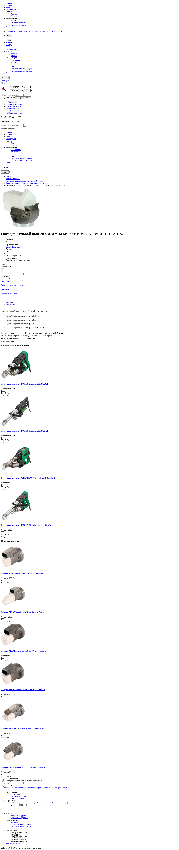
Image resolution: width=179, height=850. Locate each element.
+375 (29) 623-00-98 (62, 788)
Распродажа (11, 10)
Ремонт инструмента (19, 815)
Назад (9, 36)
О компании (16, 60)
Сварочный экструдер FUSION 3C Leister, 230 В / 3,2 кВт (26, 525)
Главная (9, 176)
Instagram (14, 822)
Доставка (14, 64)
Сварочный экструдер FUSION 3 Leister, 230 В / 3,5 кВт (25, 431)
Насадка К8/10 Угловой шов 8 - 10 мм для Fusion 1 (23, 690)
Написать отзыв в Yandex (21, 71)
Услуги (9, 51)
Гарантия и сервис (18, 25)
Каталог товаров (13, 179)
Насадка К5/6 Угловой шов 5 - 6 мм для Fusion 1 (22, 573)
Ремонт (14, 16)
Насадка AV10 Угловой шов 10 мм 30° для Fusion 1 (23, 728)
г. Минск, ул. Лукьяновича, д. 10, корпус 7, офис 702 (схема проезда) (34, 31)
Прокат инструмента (19, 818)
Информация (11, 58)
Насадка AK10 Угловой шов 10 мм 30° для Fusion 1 (23, 612)
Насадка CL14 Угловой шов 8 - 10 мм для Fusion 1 (23, 767)
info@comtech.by (13, 844)
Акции (9, 7)
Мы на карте (48, 788)
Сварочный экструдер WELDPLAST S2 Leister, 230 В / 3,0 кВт (28, 478)
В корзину (5, 276)
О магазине (5, 788)
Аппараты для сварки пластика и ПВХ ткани (25, 181)
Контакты (15, 20)
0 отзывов (9, 242)
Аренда (14, 14)
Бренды (9, 5)
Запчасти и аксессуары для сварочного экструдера (27, 183)
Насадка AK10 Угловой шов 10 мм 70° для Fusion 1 (23, 651)
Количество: (6, 266)
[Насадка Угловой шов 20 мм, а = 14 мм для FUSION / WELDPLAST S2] (21, 228)
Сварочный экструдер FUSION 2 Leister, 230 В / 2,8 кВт (25, 384)
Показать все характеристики (18, 260)
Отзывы (10, 307)
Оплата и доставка (18, 23)
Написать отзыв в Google (21, 69)
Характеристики (13, 304)
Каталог (9, 3)
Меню (3, 83)
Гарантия (14, 67)
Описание (10, 302)
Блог (8, 27)
